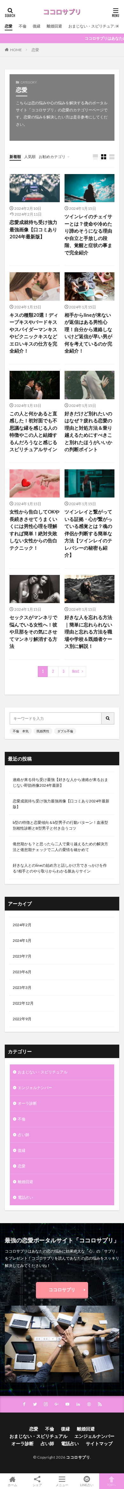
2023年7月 (22, 956)
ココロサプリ (62, 1289)
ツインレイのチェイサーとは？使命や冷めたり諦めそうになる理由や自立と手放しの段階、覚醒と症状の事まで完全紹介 (88, 234)
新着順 (15, 156)
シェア (37, 1485)
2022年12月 (23, 1003)
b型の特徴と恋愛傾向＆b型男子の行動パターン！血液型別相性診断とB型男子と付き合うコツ (60, 825)
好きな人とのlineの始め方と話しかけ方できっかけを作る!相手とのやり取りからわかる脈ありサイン (60, 868)
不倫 (22, 26)
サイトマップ (99, 1443)
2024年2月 (22, 924)
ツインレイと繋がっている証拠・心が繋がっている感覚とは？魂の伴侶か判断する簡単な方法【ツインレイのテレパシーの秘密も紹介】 (88, 533)
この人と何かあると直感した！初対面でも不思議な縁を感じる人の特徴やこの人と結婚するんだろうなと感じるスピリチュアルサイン (33, 431)
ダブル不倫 (65, 731)
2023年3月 (22, 987)
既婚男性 (43, 731)
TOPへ (111, 1484)
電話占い (25, 1197)
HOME (16, 50)
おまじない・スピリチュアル (93, 26)
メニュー (62, 1484)
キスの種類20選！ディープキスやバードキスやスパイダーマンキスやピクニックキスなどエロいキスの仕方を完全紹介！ (34, 333)
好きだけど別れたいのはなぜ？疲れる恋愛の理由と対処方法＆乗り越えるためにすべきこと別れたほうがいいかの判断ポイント (88, 431)
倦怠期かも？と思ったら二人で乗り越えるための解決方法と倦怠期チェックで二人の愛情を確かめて (60, 846)
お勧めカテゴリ (52, 156)
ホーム (12, 1484)
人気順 (30, 156)
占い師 (23, 1134)
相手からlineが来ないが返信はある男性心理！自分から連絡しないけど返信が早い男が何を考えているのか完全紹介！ (88, 333)
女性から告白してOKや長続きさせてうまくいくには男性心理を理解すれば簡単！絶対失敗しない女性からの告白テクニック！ (34, 530)
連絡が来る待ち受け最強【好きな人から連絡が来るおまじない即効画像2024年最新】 (60, 782)
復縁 (36, 26)
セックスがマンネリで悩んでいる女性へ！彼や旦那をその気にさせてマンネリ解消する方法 (33, 631)
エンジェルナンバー (35, 1087)
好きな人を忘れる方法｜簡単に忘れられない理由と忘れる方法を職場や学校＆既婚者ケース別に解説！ (88, 631)
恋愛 (8, 26)
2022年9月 (22, 1018)
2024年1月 (22, 940)
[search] (108, 718)
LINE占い (86, 1484)
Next (75, 671)
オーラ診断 (27, 1103)
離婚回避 (54, 26)
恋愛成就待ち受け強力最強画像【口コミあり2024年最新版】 (33, 229)
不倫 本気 (21, 731)
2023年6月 (22, 971)
